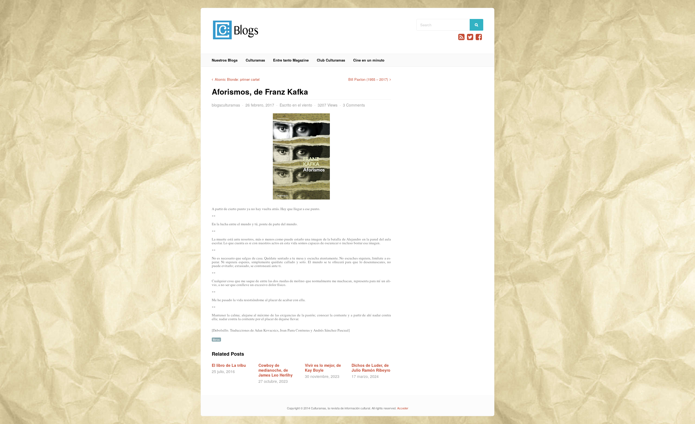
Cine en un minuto (368, 60)
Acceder (402, 408)
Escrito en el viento (296, 105)
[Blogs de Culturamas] (235, 41)
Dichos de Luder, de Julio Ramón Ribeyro (371, 367)
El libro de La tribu (229, 365)
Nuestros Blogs (225, 60)
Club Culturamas (331, 60)
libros (216, 340)
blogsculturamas (226, 105)
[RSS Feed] (461, 37)
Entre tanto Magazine (291, 60)
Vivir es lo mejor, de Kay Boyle (323, 367)
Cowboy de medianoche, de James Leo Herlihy (275, 370)
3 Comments (354, 105)
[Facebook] (479, 37)
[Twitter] (470, 37)
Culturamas (255, 60)
